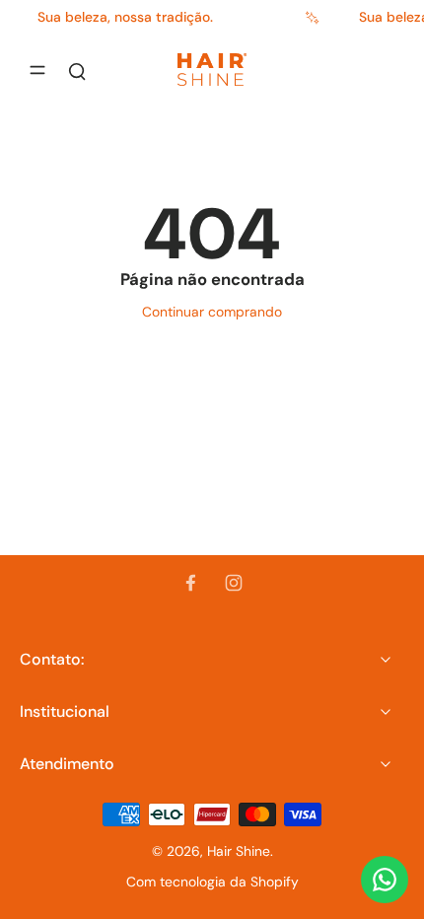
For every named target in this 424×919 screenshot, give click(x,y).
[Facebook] (190, 582)
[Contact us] (384, 879)
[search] (77, 70)
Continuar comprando (212, 311)
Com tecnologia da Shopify (212, 881)
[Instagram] (233, 582)
